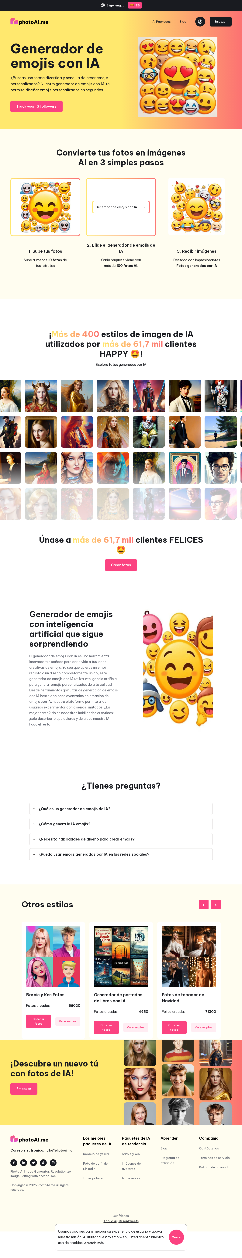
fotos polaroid (94, 1178)
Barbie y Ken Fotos (45, 994)
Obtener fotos (38, 1021)
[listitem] (53, 980)
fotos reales (131, 1178)
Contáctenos (209, 1148)
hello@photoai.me (58, 1150)
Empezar (221, 21)
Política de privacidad (215, 1167)
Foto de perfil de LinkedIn (95, 1166)
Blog (183, 21)
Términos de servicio (214, 1158)
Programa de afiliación (170, 1160)
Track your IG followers (36, 106)
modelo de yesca (96, 1154)
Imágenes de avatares (131, 1166)
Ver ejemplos (68, 1021)
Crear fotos (121, 565)
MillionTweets (129, 1221)
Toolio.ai (110, 1221)
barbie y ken (131, 1154)
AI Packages (161, 21)
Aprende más (94, 1243)
